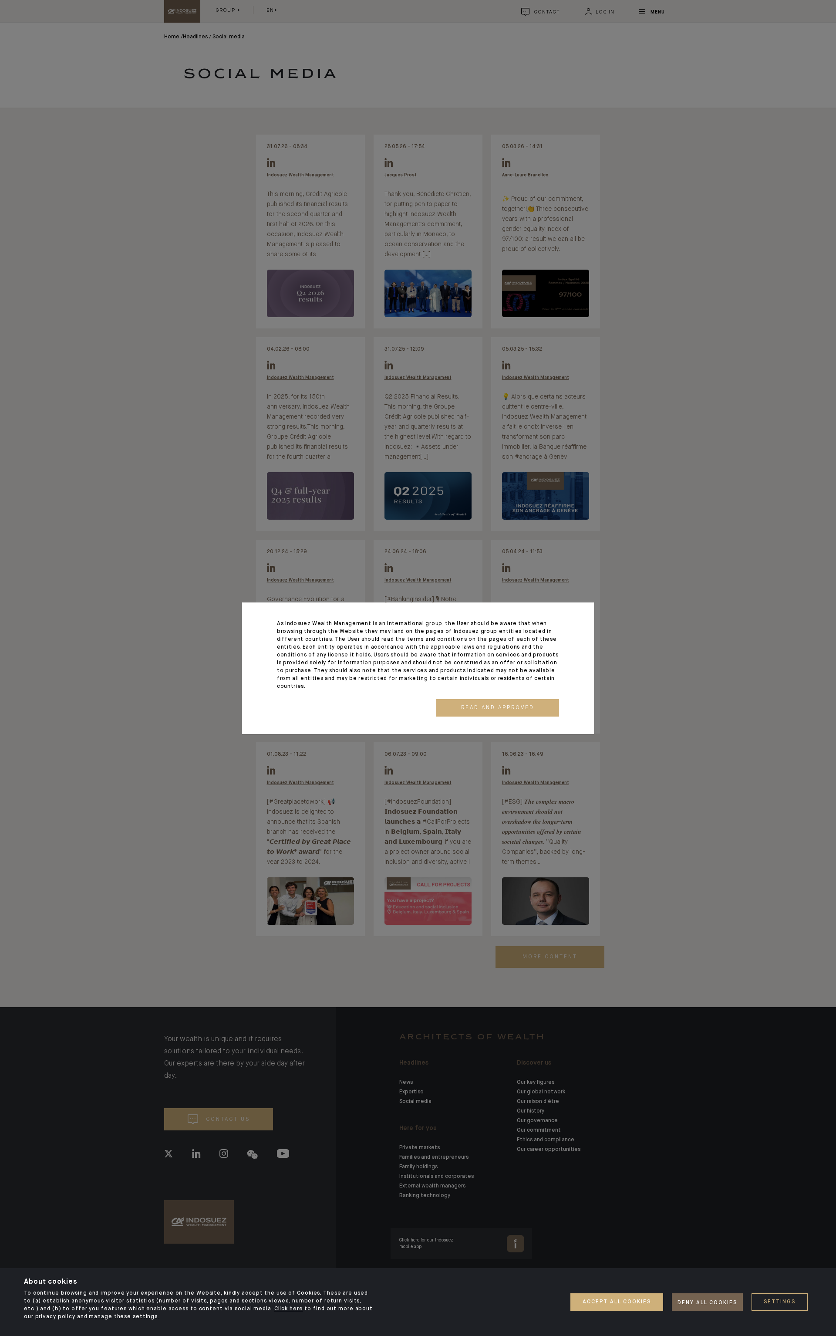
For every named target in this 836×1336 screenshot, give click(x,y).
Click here (288, 1309)
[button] (497, 708)
